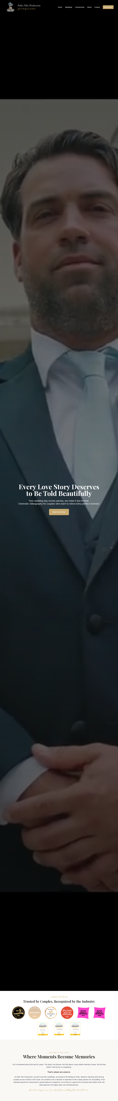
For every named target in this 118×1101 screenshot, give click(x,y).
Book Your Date (59, 512)
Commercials (79, 7)
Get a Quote (108, 7)
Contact (97, 7)
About (89, 7)
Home (60, 7)
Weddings (68, 7)
